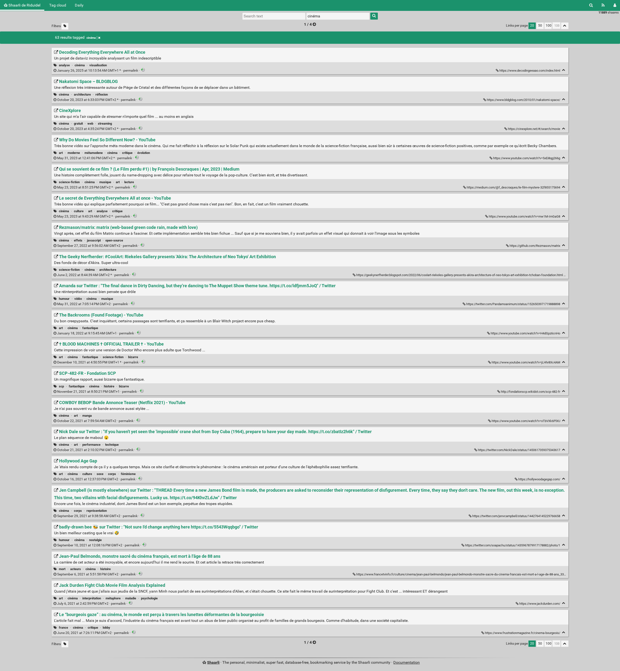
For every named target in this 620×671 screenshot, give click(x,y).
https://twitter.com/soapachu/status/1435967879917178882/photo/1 (512, 545)
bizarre (133, 357)
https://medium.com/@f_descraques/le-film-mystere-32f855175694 (513, 187)
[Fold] (563, 70)
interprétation (91, 598)
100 (548, 25)
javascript (94, 240)
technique (112, 444)
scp (61, 386)
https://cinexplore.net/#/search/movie (534, 129)
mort (62, 569)
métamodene (94, 153)
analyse (64, 65)
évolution (143, 153)
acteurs (75, 569)
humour (64, 299)
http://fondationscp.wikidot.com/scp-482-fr (530, 391)
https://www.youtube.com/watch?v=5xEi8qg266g (526, 158)
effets (78, 240)
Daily (79, 5)
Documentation (406, 662)
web (90, 123)
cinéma (91, 37)
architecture (82, 94)
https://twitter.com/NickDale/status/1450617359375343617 (519, 450)
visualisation (98, 65)
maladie (130, 598)
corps (112, 474)
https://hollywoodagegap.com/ (539, 479)
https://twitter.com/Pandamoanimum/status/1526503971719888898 (513, 304)
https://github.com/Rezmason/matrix (535, 246)
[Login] (615, 5)
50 (540, 25)
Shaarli (213, 662)
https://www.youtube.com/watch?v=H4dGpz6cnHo (525, 333)
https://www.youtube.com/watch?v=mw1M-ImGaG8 (524, 216)
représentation (96, 511)
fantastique (90, 328)
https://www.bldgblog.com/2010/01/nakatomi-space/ (523, 100)
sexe (100, 474)
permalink (97, 70)
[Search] (591, 5)
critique (127, 153)
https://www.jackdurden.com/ (540, 603)
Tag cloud (57, 5)
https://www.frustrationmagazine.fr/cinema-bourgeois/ (522, 633)
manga (87, 415)
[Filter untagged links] (65, 26)
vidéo (78, 299)
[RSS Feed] (603, 5)
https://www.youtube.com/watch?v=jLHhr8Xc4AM (526, 362)
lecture (129, 182)
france (63, 627)
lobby (106, 627)
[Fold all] (564, 26)
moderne (74, 153)
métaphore (113, 598)
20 (532, 25)
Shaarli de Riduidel (24, 5)
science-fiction (69, 182)
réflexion (101, 94)
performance (91, 444)
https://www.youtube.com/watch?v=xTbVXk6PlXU (526, 421)
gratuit (78, 123)
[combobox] (337, 16)
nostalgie (95, 540)
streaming (105, 123)
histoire (109, 386)
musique (105, 182)
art (61, 153)
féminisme (128, 474)
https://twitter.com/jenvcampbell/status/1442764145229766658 (516, 516)
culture (79, 211)
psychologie (149, 598)
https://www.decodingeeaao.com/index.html (530, 70)
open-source (114, 240)
